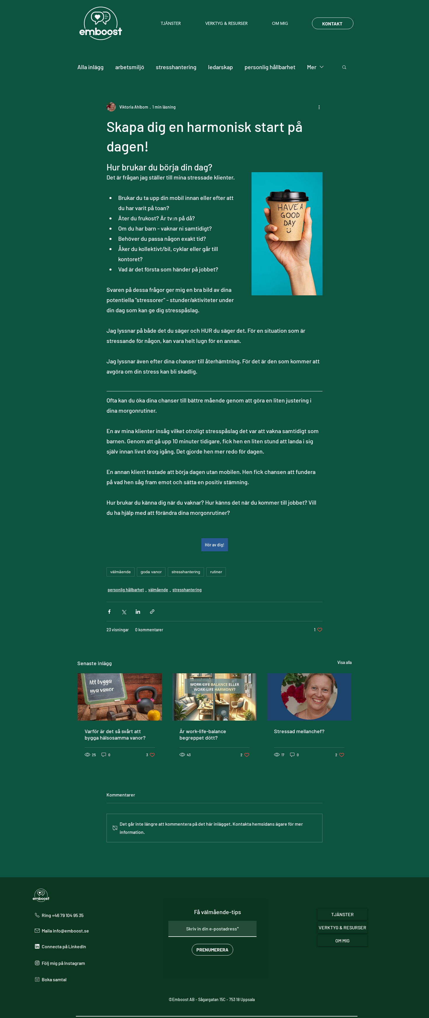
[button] (178, 23)
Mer (311, 66)
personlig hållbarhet (270, 66)
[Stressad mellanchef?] (309, 697)
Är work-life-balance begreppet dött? (202, 734)
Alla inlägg (90, 66)
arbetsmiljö (129, 66)
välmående (120, 571)
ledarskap (220, 66)
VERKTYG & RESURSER (342, 927)
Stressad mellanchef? (299, 731)
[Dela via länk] (152, 611)
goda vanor (151, 571)
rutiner (216, 571)
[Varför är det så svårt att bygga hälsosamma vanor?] (120, 697)
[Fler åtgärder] (318, 106)
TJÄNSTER (342, 914)
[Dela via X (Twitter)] (123, 611)
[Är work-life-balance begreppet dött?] (214, 697)
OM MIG (342, 940)
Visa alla (344, 662)
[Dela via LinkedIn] (138, 611)
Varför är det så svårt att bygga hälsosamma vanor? (115, 734)
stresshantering (176, 66)
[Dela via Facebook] (109, 611)
